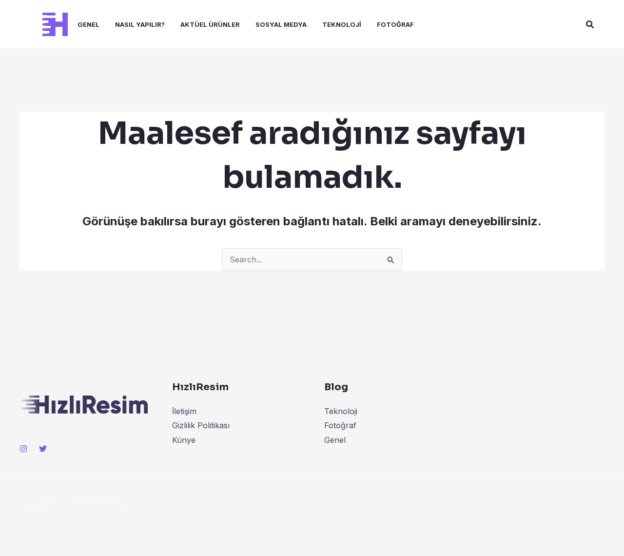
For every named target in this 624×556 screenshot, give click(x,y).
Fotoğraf (395, 24)
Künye (183, 440)
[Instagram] (23, 449)
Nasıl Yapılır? (140, 24)
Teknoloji (341, 24)
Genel (88, 24)
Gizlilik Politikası (201, 425)
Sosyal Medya (281, 24)
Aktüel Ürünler (210, 24)
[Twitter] (43, 449)
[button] (590, 25)
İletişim (184, 411)
